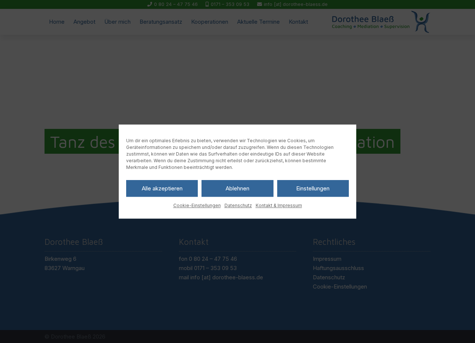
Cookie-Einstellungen (197, 205)
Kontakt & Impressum (279, 205)
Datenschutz (238, 205)
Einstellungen (313, 188)
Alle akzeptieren (162, 188)
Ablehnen (237, 188)
